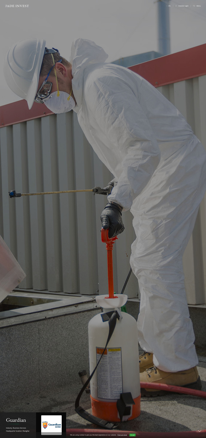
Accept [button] (132, 435)
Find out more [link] (122, 435)
